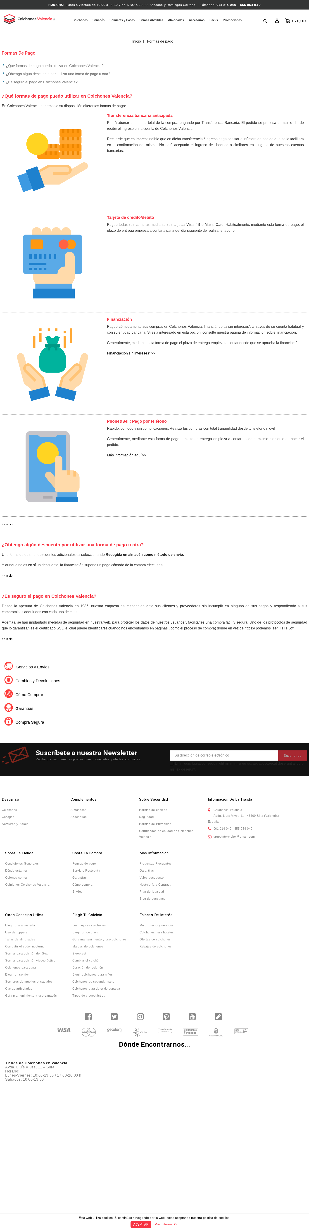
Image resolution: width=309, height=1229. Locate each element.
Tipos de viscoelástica (88, 995)
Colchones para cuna (20, 967)
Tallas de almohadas (20, 939)
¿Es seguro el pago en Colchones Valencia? (42, 82)
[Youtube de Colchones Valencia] (193, 1016)
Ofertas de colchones (155, 939)
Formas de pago (84, 863)
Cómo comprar (82, 884)
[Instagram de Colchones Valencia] (141, 1016)
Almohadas (176, 20)
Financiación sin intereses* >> (131, 353)
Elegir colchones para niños (92, 974)
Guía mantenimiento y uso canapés (31, 995)
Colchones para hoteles (157, 932)
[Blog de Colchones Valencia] (219, 1016)
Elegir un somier (17, 974)
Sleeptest (79, 953)
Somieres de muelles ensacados (28, 981)
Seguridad (146, 817)
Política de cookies (153, 810)
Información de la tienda (230, 799)
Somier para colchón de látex (26, 953)
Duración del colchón (87, 967)
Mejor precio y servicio (156, 925)
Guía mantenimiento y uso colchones (99, 939)
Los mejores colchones (89, 925)
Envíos (77, 891)
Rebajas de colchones (156, 946)
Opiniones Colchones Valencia (27, 884)
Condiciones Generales (22, 863)
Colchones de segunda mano (93, 981)
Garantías (79, 877)
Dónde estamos (16, 870)
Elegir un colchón (85, 932)
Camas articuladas (18, 988)
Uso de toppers (16, 932)
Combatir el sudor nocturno (25, 946)
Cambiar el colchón (86, 960)
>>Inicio (7, 524)
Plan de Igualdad (152, 891)
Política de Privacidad (155, 824)
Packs (213, 20)
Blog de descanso (153, 898)
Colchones (80, 20)
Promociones (232, 20)
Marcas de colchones (87, 946)
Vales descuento (152, 877)
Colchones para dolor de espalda (96, 988)
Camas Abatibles (151, 20)
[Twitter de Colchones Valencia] (115, 1016)
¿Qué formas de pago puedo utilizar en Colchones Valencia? (55, 66)
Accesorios (196, 20)
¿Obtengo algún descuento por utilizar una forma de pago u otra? (58, 74)
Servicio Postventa (86, 870)
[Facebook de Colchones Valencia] (89, 1016)
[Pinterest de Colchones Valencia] (167, 1016)
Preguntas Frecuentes (156, 863)
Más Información (166, 1224)
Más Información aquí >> (126, 455)
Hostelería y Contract (155, 884)
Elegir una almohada (20, 925)
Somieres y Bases (122, 20)
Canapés (99, 20)
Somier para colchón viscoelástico (30, 960)
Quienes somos (16, 877)
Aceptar (141, 1224)
